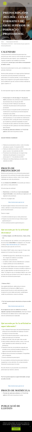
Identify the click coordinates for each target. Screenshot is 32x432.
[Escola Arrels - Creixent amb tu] (7, 4)
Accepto (16, 429)
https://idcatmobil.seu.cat (12, 244)
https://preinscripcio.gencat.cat (16, 202)
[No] (30, 426)
